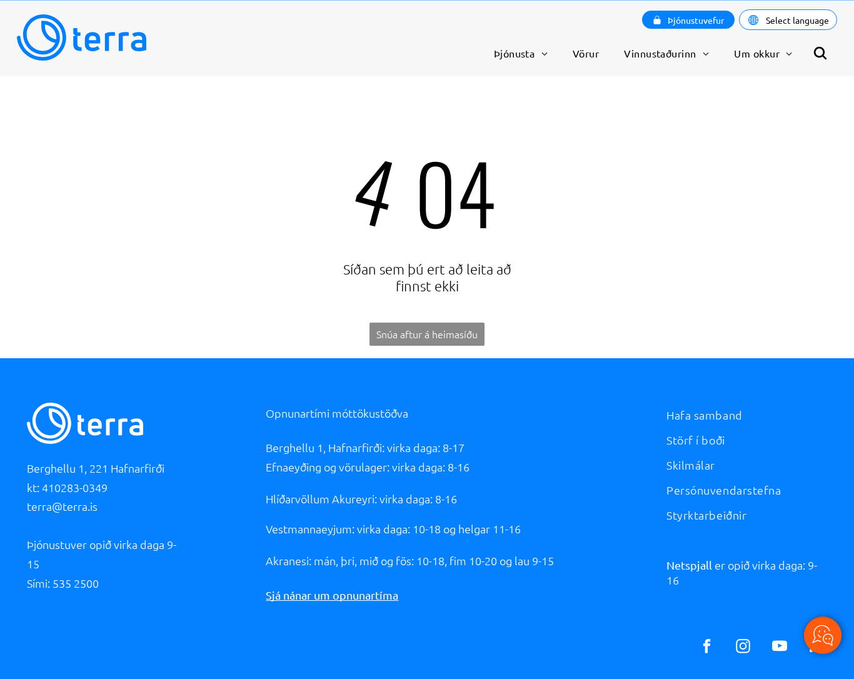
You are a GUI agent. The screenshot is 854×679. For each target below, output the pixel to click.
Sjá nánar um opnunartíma (332, 594)
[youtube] (779, 647)
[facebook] (707, 647)
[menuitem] (520, 53)
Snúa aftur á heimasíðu (427, 334)
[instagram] (743, 647)
